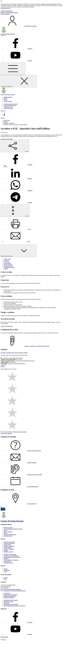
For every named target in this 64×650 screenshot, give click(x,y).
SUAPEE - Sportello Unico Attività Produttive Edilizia (14, 352)
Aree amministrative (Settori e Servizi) (13, 529)
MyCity (4, 639)
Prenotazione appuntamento (10, 594)
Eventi (5, 579)
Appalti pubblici (8, 547)
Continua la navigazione (6, 11)
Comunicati (6, 570)
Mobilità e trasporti (8, 551)
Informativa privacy (8, 601)
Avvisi (5, 571)
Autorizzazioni (7, 561)
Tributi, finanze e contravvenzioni (12, 557)
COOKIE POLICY (5, 8)
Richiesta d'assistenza (9, 597)
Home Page (7, 120)
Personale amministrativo (10, 534)
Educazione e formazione (10, 554)
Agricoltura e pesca (8, 562)
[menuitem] (18, 164)
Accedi (2, 118)
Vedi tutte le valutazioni (6, 433)
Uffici (5, 530)
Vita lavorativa (7, 544)
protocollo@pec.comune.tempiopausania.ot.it (15, 590)
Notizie (5, 568)
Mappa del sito (4, 637)
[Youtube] (4, 115)
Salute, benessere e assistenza (11, 560)
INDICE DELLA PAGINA (6, 256)
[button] (8, 97)
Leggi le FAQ (7, 593)
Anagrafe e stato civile (9, 542)
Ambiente (6, 558)
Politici (5, 533)
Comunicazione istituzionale (11, 104)
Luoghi (5, 577)
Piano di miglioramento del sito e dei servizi (14, 605)
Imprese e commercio (9, 123)
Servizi (5, 122)
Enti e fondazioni (8, 531)
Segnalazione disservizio (10, 596)
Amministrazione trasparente (11, 600)
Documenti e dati (8, 536)
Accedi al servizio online (7, 139)
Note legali (6, 603)
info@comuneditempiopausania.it (12, 589)
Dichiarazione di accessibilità (11, 604)
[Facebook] (4, 113)
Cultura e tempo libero (9, 543)
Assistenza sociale (8, 106)
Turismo (6, 550)
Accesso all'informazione (10, 105)
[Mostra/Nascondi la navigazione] (13, 69)
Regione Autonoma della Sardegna (9, 12)
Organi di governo (8, 527)
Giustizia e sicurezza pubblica (11, 555)
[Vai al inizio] (1, 506)
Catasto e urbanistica (9, 549)
